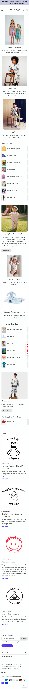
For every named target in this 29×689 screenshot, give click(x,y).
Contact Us (14, 664)
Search (3, 664)
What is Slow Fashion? (10, 614)
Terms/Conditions (6, 668)
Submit (23, 638)
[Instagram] (5, 672)
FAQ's (19, 664)
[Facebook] (2, 672)
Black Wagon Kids (16, 676)
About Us (8, 664)
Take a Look (6, 411)
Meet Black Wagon (8, 562)
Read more (6, 250)
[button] (27, 349)
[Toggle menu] (2, 10)
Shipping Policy (16, 666)
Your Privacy (15, 668)
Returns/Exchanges (6, 666)
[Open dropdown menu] (26, 652)
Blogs (3, 433)
